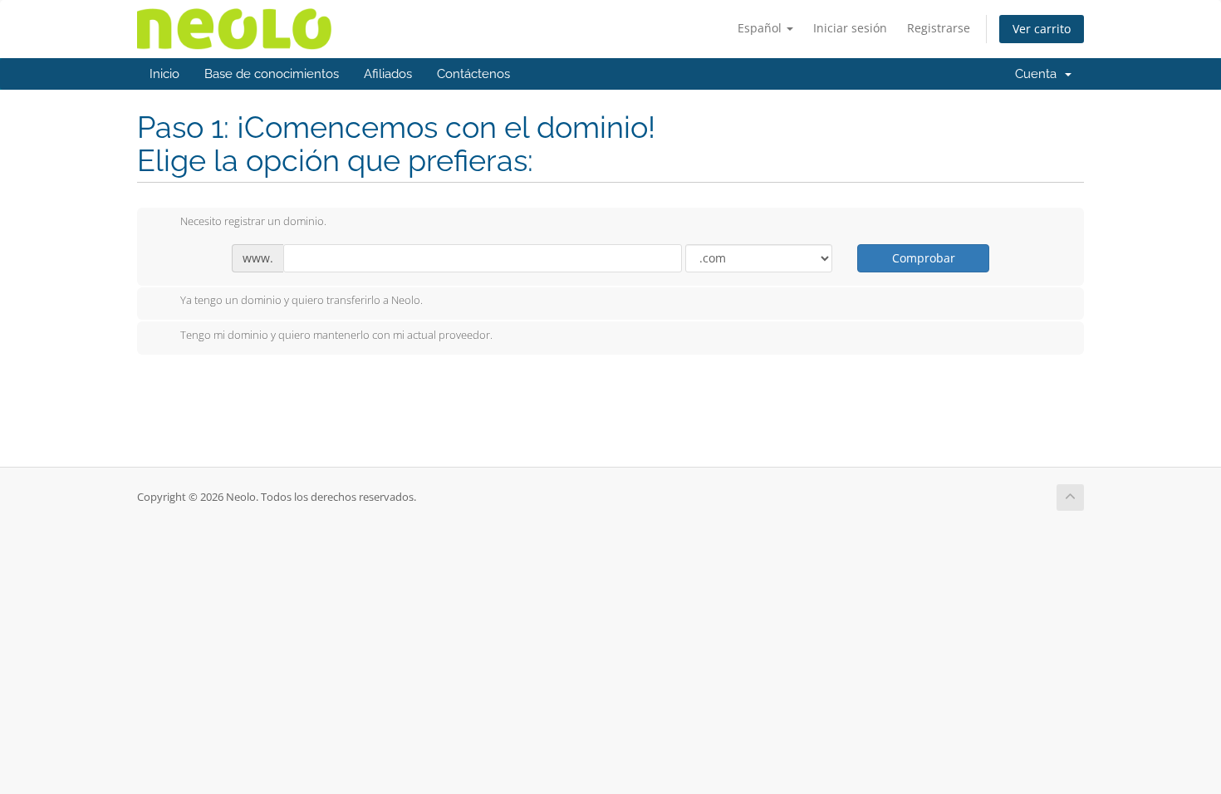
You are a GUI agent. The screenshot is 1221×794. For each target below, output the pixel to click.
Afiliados (388, 73)
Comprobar (923, 258)
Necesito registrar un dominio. (253, 220)
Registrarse (938, 28)
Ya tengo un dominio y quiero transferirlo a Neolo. (301, 300)
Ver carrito (1042, 29)
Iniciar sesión (850, 28)
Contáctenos (473, 73)
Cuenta (1039, 73)
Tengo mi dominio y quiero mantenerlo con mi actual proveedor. (336, 334)
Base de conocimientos (271, 73)
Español (761, 28)
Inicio (164, 73)
